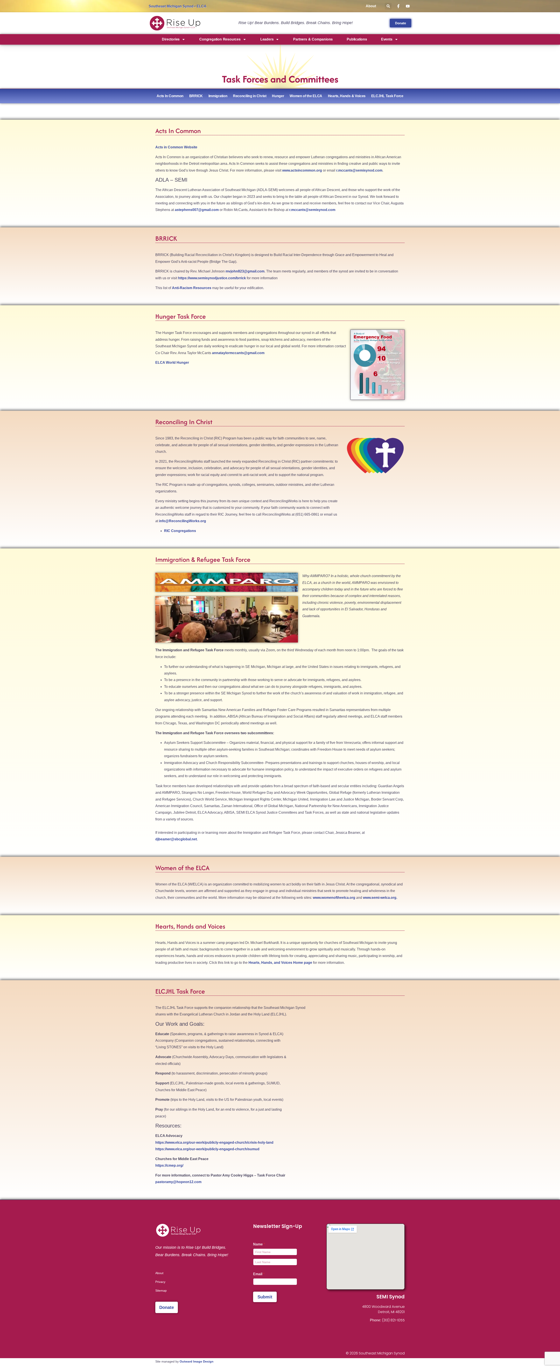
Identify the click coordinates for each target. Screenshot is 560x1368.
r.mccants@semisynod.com (359, 170)
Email (258, 1274)
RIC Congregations (180, 531)
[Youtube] (171, 1322)
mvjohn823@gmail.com (245, 271)
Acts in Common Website (176, 147)
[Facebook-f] (157, 1322)
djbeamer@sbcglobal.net (176, 839)
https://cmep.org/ (169, 1165)
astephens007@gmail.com (197, 210)
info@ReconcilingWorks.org (182, 521)
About (371, 6)
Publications (357, 39)
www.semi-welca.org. (380, 897)
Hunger (278, 96)
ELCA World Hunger (172, 362)
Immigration (218, 96)
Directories (171, 39)
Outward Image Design (197, 1361)
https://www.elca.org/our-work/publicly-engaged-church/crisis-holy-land (214, 1142)
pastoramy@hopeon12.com (178, 1182)
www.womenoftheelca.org (334, 897)
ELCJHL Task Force (387, 96)
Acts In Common (170, 96)
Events (386, 39)
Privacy (160, 1282)
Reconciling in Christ (249, 96)
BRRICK (196, 96)
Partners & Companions (313, 39)
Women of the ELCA (306, 96)
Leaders (267, 39)
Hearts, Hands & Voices (347, 96)
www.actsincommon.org (302, 170)
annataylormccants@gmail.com (238, 353)
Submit (264, 1296)
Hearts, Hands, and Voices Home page (280, 962)
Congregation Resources (220, 39)
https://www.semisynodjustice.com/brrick (212, 278)
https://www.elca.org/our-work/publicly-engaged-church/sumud (207, 1149)
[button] (388, 6)
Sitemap (161, 1290)
